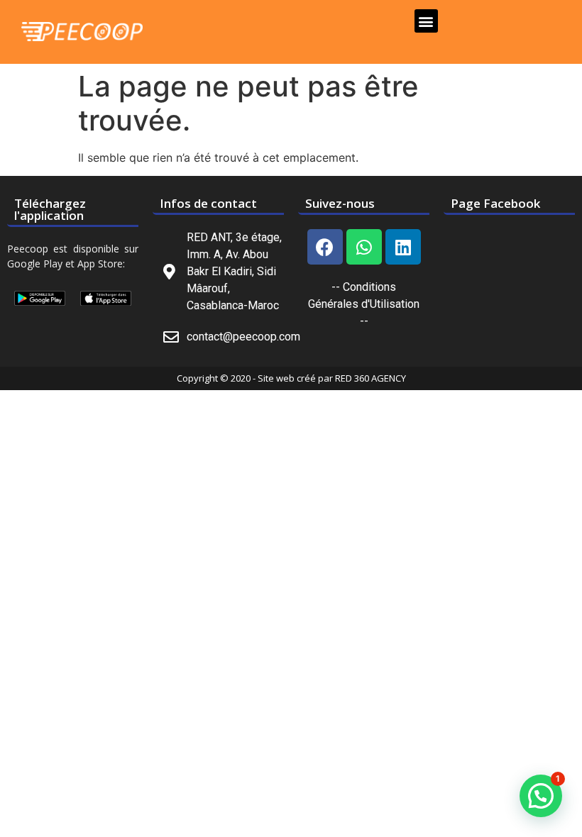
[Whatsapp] (364, 247)
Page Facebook (495, 203)
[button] (426, 21)
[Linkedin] (403, 247)
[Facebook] (325, 247)
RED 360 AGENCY (370, 378)
